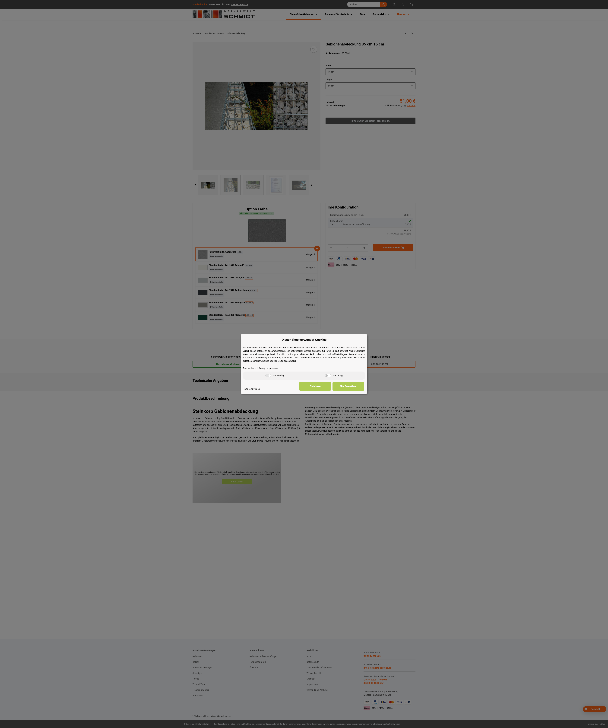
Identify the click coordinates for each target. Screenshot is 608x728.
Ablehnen (315, 386)
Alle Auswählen (348, 386)
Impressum (272, 368)
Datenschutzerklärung (254, 368)
